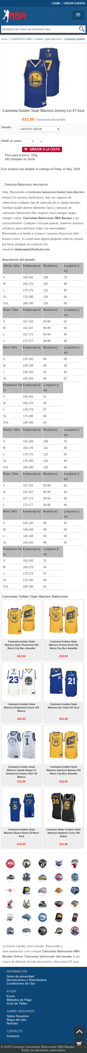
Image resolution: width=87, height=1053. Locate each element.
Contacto (13, 1036)
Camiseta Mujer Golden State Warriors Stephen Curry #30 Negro (63, 833)
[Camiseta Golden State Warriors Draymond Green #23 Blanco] (21, 682)
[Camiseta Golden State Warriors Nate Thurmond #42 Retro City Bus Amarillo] (21, 619)
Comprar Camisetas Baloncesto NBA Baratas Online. (49, 1047)
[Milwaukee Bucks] (26, 905)
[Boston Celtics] (26, 864)
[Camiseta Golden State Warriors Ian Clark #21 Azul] (63, 682)
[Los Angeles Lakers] (59, 891)
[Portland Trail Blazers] (75, 918)
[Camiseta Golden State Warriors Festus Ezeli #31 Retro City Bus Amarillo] (63, 619)
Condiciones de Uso (21, 983)
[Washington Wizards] (75, 932)
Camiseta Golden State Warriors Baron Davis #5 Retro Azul (21, 833)
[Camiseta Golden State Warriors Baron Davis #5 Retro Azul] (21, 807)
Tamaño (6, 127)
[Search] (82, 29)
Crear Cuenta (74, 3)
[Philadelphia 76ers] (43, 918)
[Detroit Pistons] (59, 878)
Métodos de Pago (19, 1000)
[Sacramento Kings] (10, 932)
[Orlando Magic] (26, 918)
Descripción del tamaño (51, 119)
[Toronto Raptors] (43, 932)
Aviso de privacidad (20, 976)
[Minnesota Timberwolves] (43, 905)
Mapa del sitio (16, 1019)
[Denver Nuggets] (43, 878)
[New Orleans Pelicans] (59, 905)
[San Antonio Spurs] (26, 932)
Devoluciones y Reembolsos (27, 980)
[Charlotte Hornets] (59, 864)
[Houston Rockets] (10, 891)
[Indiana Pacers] (26, 891)
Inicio (4, 39)
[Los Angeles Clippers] (43, 891)
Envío (11, 996)
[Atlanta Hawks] (10, 864)
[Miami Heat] (10, 905)
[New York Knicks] (75, 905)
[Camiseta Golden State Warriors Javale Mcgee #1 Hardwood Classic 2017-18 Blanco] (21, 744)
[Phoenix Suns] (59, 918)
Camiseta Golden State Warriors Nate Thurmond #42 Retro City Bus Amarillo (21, 645)
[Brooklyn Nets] (43, 864)
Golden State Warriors (48, 39)
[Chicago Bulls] (75, 864)
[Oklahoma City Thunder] (10, 918)
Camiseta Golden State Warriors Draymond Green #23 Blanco (21, 707)
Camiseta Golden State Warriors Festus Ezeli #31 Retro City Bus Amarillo (63, 645)
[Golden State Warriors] (75, 878)
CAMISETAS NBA (21, 39)
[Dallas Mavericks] (26, 878)
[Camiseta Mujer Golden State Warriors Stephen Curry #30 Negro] (63, 807)
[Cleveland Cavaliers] (10, 878)
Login (56, 3)
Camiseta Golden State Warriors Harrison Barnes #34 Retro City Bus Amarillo (63, 770)
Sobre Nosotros (18, 1016)
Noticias (12, 1023)
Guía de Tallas (17, 1003)
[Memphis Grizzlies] (75, 891)
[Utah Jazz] (59, 932)
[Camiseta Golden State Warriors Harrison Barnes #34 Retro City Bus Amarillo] (63, 744)
